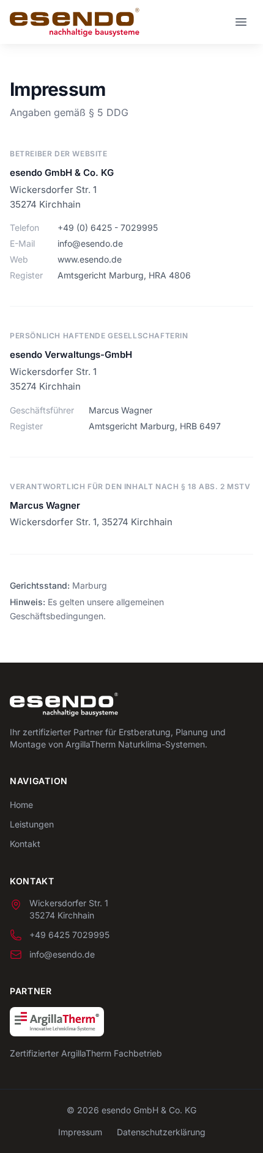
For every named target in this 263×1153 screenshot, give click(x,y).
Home (21, 804)
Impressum (80, 1132)
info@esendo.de (90, 243)
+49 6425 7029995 (69, 934)
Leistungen (32, 824)
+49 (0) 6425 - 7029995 (107, 227)
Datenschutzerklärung (161, 1132)
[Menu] (241, 22)
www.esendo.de (89, 259)
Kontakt (25, 843)
